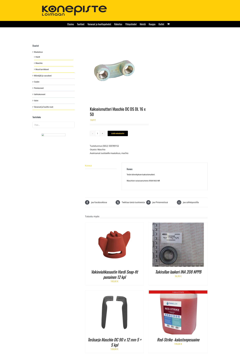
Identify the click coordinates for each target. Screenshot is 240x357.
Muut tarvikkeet (42, 69)
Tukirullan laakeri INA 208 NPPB (178, 272)
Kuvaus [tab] (88, 165)
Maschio (101, 149)
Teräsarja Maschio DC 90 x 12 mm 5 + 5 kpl (114, 342)
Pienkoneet (39, 88)
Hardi (38, 57)
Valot (36, 100)
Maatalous (38, 52)
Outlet (36, 81)
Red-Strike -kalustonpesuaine (178, 339)
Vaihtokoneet (39, 94)
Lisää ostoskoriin (117, 133)
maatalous (115, 153)
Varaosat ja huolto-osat (43, 107)
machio (124, 153)
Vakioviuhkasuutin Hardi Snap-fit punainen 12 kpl (114, 274)
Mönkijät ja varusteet (43, 75)
